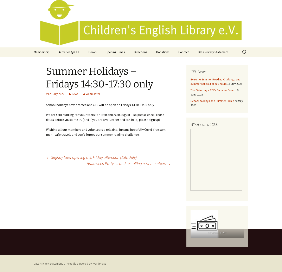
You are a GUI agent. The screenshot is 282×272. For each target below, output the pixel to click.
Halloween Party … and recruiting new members (128, 163)
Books (92, 52)
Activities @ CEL (68, 52)
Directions (140, 52)
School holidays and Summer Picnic (212, 101)
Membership (42, 52)
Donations (162, 52)
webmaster (93, 94)
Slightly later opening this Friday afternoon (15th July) (91, 157)
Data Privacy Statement (213, 52)
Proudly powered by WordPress (86, 263)
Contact (183, 52)
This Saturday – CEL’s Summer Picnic (213, 90)
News (75, 94)
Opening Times (115, 52)
